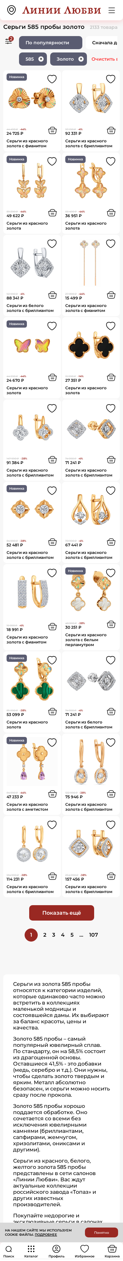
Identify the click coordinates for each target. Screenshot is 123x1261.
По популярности (47, 43)
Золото (69, 59)
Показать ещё (61, 913)
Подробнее (46, 1234)
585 (34, 59)
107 (93, 935)
